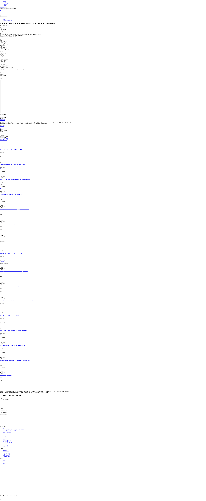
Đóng (1, 16)
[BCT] (0, 418)
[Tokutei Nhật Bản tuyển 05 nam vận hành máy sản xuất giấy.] (0, 247)
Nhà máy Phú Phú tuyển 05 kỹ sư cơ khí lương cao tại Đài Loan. (12, 149)
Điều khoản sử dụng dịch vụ (7, 440)
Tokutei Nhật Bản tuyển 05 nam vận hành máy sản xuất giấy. (11, 253)
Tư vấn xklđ (4, 5)
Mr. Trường (2, 126)
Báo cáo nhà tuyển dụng (4, 140)
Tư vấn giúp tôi (3, 117)
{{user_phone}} (2, 134)
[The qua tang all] (0, 386)
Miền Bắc (2, 7)
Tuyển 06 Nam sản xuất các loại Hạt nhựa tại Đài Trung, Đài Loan (12, 164)
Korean (4, 462)
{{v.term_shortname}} (5, 399)
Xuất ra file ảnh (2, 120)
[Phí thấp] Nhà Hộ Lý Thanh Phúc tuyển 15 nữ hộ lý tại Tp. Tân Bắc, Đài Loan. (15, 360)
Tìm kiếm (5, 7)
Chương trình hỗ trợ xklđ (6, 445)
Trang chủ (4, 1)
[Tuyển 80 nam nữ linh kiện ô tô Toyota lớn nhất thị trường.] (0, 188)
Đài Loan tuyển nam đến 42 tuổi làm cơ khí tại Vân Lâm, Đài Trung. (12, 345)
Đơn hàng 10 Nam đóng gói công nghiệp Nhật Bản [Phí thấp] (11, 224)
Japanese (4, 461)
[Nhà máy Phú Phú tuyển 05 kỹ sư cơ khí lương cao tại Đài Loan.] (0, 143)
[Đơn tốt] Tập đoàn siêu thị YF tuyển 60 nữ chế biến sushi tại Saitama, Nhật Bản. (15, 179)
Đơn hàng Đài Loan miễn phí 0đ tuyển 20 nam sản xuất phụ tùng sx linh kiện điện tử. (16, 238)
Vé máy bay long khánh (6, 453)
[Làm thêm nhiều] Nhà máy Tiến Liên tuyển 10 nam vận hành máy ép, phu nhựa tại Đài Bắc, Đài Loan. (19, 300)
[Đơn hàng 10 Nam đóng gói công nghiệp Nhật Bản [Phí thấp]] (0, 217)
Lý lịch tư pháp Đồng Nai (6, 456)
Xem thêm (2, 128)
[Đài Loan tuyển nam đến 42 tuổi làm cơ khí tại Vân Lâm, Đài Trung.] (0, 339)
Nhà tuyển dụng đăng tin (12, 8)
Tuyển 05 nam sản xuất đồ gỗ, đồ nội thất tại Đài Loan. (10, 315)
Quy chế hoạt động (5, 443)
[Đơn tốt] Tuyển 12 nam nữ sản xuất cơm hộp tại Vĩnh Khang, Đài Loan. (13, 330)
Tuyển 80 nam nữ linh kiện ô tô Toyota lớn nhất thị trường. (11, 194)
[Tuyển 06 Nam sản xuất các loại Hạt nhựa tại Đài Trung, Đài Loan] (0, 158)
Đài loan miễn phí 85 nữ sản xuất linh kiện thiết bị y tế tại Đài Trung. (12, 286)
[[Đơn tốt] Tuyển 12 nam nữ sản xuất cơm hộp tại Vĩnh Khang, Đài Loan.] (0, 324)
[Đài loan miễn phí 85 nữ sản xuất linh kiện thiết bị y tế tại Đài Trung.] (0, 279)
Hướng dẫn (4, 2)
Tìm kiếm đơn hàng (4, 414)
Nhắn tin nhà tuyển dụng (4, 136)
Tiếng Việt (4, 460)
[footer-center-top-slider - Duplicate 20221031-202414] (0, 388)
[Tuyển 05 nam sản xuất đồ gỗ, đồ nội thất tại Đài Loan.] (0, 309)
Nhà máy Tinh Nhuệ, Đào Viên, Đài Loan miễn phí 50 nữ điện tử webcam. (14, 271)
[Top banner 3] (0, 10)
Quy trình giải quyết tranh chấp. (7, 442)
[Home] (0, 9)
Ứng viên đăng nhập (4, 8)
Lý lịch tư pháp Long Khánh (7, 454)
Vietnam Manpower (6, 451)
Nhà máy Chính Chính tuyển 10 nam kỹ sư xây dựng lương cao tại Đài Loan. (14, 209)
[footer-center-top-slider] (0, 384)
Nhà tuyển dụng (5, 4)
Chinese (4, 463)
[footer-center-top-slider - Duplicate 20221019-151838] (0, 389)
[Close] (0, 499)
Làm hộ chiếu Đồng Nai (6, 455)
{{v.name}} (3, 401)
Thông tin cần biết (5, 446)
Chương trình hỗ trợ (6, 3)
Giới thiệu (4, 439)
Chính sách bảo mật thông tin (7, 441)
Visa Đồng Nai (5, 450)
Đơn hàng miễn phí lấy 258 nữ (5, 375)
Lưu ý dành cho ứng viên (4, 139)
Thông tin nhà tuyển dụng (4, 138)
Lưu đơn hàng (2, 119)
